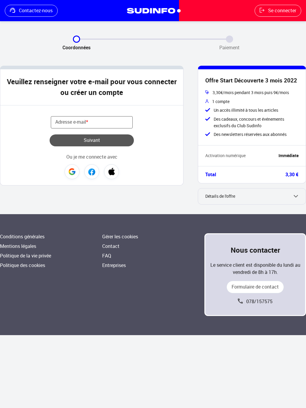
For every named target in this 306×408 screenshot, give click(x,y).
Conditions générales (22, 237)
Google (72, 171)
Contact (111, 246)
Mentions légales (18, 246)
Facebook (91, 171)
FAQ (106, 256)
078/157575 (259, 301)
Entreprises (114, 265)
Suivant (92, 140)
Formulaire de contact (255, 287)
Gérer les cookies (120, 237)
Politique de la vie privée (25, 256)
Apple (111, 171)
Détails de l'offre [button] (220, 196)
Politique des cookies (22, 265)
